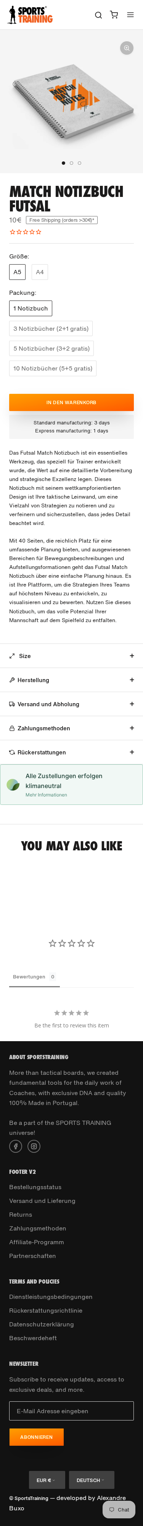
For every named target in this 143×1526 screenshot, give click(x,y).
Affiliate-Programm (36, 1241)
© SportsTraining (28, 1498)
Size (24, 656)
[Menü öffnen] (130, 15)
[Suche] (98, 15)
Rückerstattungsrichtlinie (45, 1310)
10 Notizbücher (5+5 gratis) (52, 368)
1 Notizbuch (30, 308)
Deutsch (88, 1480)
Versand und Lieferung (42, 1200)
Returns (20, 1214)
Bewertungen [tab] (29, 976)
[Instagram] (34, 1146)
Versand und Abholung (48, 704)
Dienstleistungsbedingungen (51, 1296)
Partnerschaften (32, 1255)
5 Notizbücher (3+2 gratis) (51, 348)
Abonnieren (36, 1437)
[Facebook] (16, 1146)
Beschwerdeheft (33, 1337)
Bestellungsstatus (35, 1186)
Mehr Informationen (46, 795)
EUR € (44, 1480)
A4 (40, 271)
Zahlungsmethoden (44, 728)
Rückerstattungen (42, 752)
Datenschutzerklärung (41, 1324)
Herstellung (33, 680)
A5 (17, 271)
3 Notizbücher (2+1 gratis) (50, 328)
